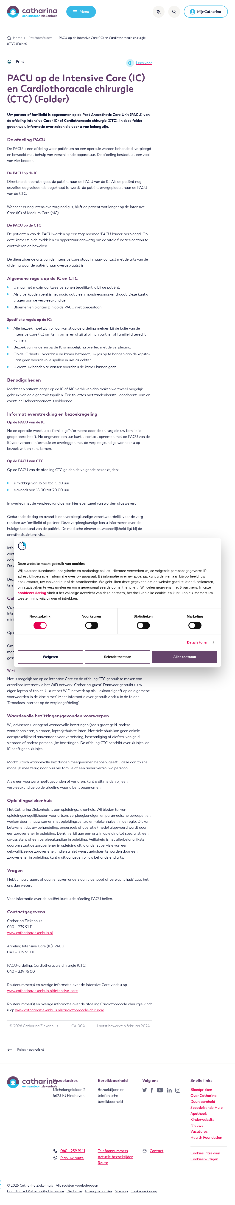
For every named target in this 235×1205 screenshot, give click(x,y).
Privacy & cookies (98, 1191)
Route (103, 1163)
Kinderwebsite (202, 1119)
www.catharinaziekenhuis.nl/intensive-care (42, 991)
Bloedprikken (201, 1089)
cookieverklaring (32, 593)
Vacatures (198, 1131)
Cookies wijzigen (204, 1159)
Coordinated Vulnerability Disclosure (35, 1191)
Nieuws (196, 1125)
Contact (156, 1151)
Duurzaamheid (202, 1101)
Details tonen (197, 642)
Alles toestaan (184, 657)
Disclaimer (74, 1191)
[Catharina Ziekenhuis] (32, 12)
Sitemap (121, 1191)
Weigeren (50, 657)
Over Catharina (203, 1095)
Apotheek (198, 1113)
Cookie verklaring (144, 1191)
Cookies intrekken (205, 1153)
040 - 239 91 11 (72, 1151)
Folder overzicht (30, 1049)
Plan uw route (72, 1158)
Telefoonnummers (113, 1151)
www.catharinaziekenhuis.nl (30, 933)
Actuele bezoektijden (115, 1157)
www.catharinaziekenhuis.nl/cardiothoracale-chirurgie (59, 1010)
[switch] (91, 625)
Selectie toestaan (117, 657)
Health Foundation (206, 1137)
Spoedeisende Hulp (206, 1107)
